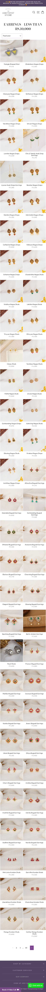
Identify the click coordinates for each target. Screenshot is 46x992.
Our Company (22, 977)
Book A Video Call (9, 990)
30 (26, 948)
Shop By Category (22, 964)
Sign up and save (22, 983)
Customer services (22, 970)
